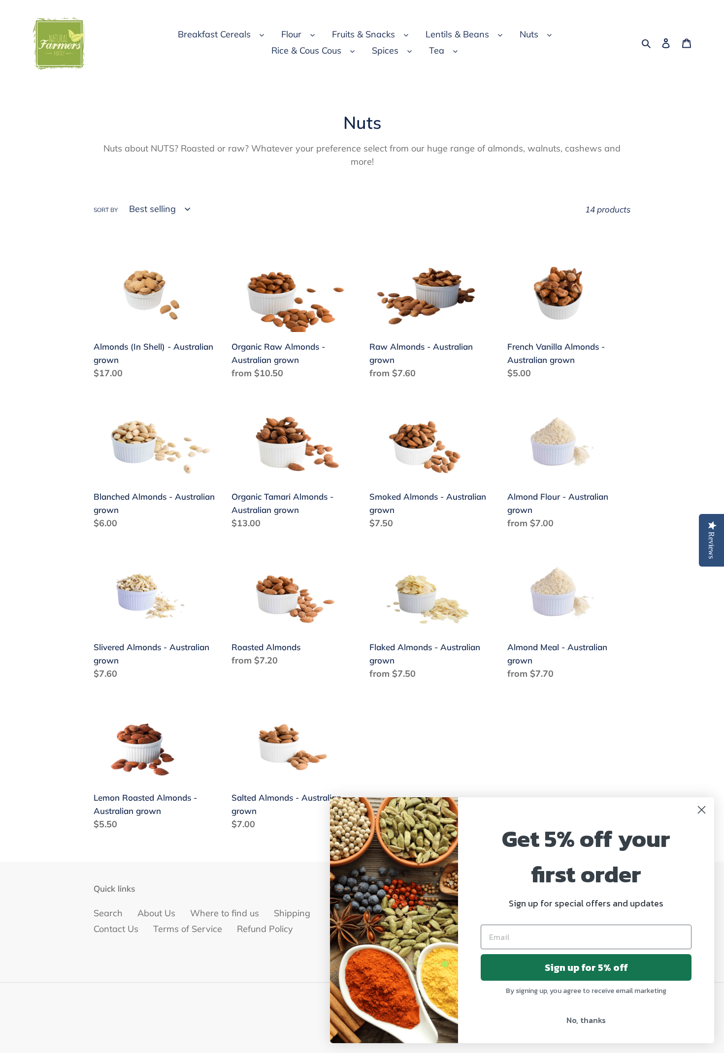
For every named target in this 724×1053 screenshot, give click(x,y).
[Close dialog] (701, 809)
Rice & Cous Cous (306, 50)
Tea (436, 50)
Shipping (292, 913)
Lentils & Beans (457, 34)
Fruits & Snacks (363, 34)
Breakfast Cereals (214, 34)
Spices (385, 50)
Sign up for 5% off (586, 967)
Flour (291, 34)
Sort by (106, 209)
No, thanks (586, 1020)
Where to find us (224, 913)
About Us (156, 913)
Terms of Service (187, 928)
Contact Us (116, 928)
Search (108, 913)
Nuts (529, 34)
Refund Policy (265, 928)
